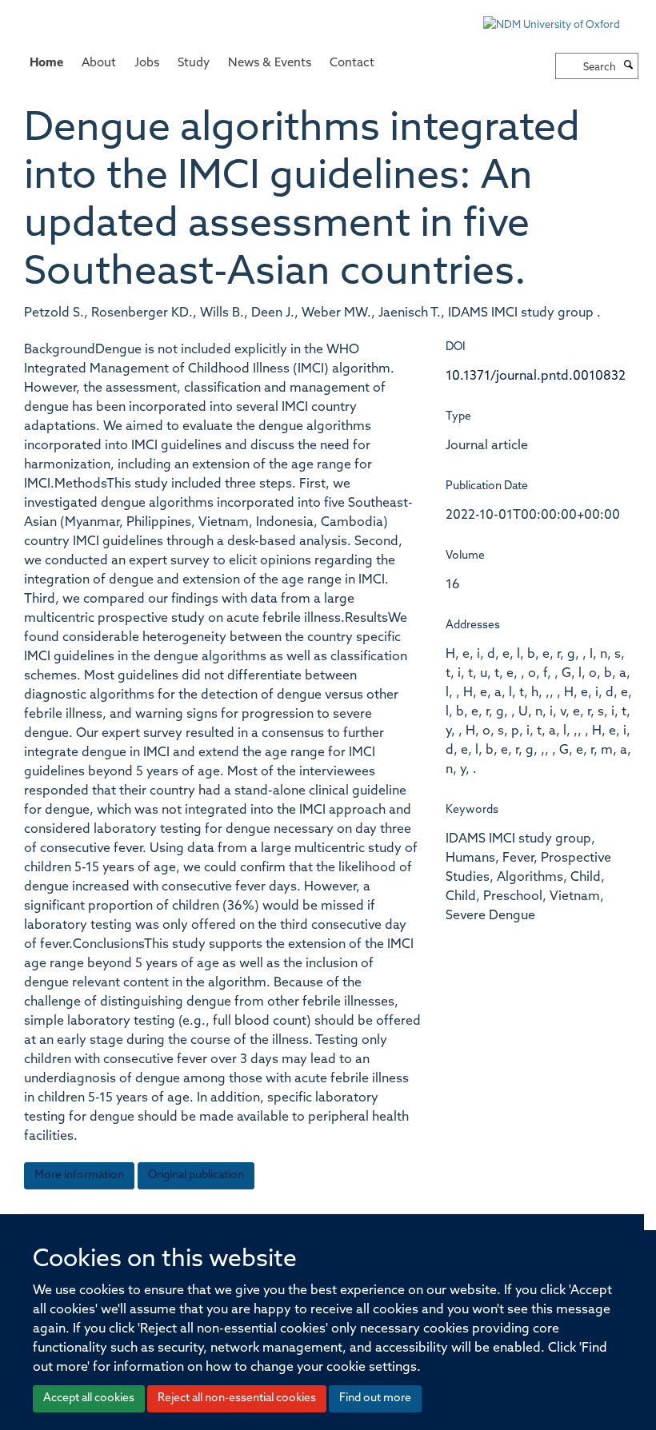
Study (194, 64)
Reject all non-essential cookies (237, 1398)
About (99, 64)
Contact (352, 64)
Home (46, 64)
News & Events (269, 64)
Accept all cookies (88, 1398)
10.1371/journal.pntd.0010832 (536, 376)
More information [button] (79, 1175)
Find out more (375, 1398)
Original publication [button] (196, 1175)
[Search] (629, 66)
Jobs (146, 64)
